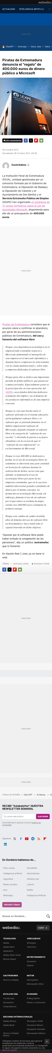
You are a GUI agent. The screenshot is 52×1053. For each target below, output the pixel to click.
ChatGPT (10, 46)
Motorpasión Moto (35, 984)
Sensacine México (35, 1025)
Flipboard (36, 140)
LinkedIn (5, 843)
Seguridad (8, 879)
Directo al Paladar (11, 980)
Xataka (6, 943)
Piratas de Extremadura (16, 324)
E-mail (41, 140)
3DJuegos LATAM (35, 1021)
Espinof (30, 965)
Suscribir (43, 816)
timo (5, 890)
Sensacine (31, 961)
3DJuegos (31, 943)
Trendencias (8, 998)
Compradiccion (9, 1006)
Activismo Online (41, 563)
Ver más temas (12, 905)
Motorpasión (32, 980)
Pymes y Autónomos (36, 1002)
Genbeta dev (33, 879)
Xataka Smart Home (12, 955)
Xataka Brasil (8, 1025)
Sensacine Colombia (36, 1029)
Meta (47, 46)
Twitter (31, 140)
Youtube (26, 838)
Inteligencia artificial (12, 873)
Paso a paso (9, 868)
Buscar (48, 916)
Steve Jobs (36, 46)
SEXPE (9, 392)
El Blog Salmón (33, 998)
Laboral (30, 884)
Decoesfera (8, 1002)
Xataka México (9, 1021)
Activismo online (21, 563)
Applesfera (8, 951)
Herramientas (33, 873)
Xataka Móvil (8, 947)
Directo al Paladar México (11, 1034)
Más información (9, 1050)
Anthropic (22, 46)
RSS (39, 838)
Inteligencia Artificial (36, 895)
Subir (41, 928)
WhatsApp (8, 895)
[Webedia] (45, 2)
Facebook (26, 140)
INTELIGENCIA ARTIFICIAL (31, 9)
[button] (20, 165)
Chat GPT (28, 795)
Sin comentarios (13, 140)
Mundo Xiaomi (9, 959)
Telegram (32, 838)
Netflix (30, 890)
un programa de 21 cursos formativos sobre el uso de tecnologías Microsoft (26, 206)
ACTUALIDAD (8, 9)
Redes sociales (10, 884)
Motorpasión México (36, 1033)
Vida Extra (31, 947)
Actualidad (32, 868)
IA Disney (41, 795)
